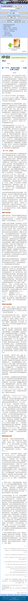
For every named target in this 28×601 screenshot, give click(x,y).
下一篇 (24, 592)
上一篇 (21, 592)
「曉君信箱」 (7, 32)
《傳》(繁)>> (10, 594)
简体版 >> (9, 63)
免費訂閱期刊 (7, 26)
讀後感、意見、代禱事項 (10, 28)
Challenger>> (23, 594)
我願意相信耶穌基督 (9, 24)
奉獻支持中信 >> (14, 10)
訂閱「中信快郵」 (8, 35)
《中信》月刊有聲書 (9, 31)
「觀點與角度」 (7, 34)
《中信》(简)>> (3, 594)
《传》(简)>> (16, 594)
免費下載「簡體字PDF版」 (10, 29)
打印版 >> (23, 61)
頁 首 (18, 592)
